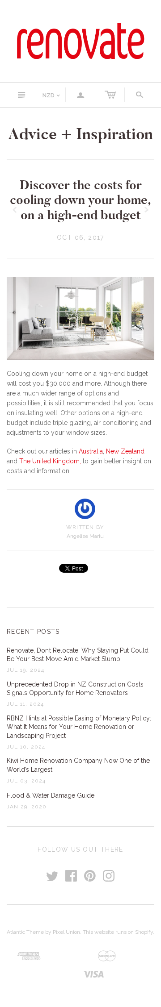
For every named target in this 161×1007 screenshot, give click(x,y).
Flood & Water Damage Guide (50, 795)
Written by (85, 527)
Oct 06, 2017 (80, 237)
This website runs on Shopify (118, 932)
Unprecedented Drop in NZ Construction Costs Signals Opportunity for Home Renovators (75, 689)
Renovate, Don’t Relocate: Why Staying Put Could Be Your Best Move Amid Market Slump (77, 655)
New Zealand (125, 451)
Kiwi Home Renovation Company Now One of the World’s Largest (78, 765)
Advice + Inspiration (80, 134)
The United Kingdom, (50, 461)
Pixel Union (66, 932)
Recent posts (33, 631)
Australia (91, 451)
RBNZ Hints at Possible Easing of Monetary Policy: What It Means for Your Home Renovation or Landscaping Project (79, 727)
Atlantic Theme (25, 932)
